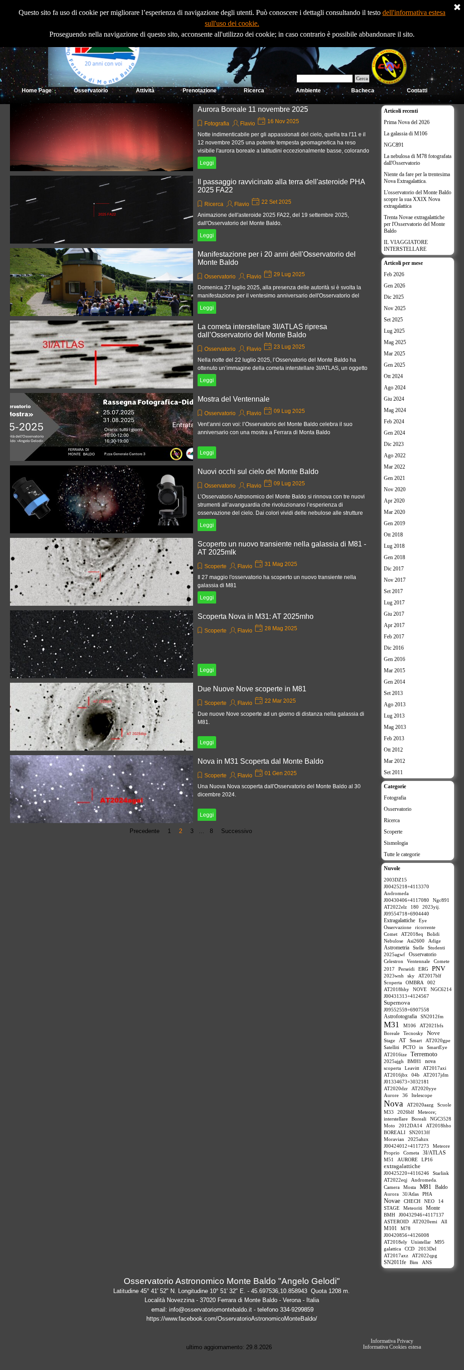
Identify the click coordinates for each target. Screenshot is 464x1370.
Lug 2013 (394, 716)
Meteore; (427, 1112)
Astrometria (396, 947)
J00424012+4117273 (406, 1146)
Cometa (411, 1152)
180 (415, 907)
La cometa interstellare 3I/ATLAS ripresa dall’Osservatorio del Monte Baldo (262, 331)
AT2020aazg (420, 1104)
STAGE (392, 1208)
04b (415, 1075)
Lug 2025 (394, 331)
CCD (410, 1248)
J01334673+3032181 (406, 1081)
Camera (392, 1187)
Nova (393, 1103)
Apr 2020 (394, 501)
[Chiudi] (457, 7)
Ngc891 (441, 900)
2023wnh (394, 975)
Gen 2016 (394, 659)
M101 (390, 1228)
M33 (389, 1112)
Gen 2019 (394, 523)
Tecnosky (413, 1033)
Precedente (145, 831)
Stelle (418, 947)
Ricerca (213, 204)
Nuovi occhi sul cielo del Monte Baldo (258, 471)
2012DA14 (410, 1125)
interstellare (396, 1118)
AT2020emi (424, 1221)
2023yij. (431, 907)
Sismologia (396, 843)
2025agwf (394, 954)
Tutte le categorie (402, 854)
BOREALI (395, 1132)
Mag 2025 (395, 342)
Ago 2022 (395, 455)
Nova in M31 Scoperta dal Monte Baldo (261, 761)
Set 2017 (393, 591)
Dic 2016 (394, 648)
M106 (409, 1025)
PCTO (409, 1047)
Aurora (391, 1194)
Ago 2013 (395, 704)
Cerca (362, 78)
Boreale (392, 1033)
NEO (429, 1201)
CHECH (412, 1201)
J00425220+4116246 (406, 1173)
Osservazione (397, 927)
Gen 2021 (394, 478)
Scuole (444, 1104)
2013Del (427, 1248)
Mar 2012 (394, 761)
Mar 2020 (394, 512)
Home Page (37, 90)
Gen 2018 (394, 557)
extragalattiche (402, 1166)
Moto (389, 1125)
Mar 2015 (394, 670)
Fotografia (216, 123)
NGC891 (394, 145)
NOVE (420, 989)
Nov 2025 (395, 308)
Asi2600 (416, 941)
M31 (391, 1024)
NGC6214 (441, 989)
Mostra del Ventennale (234, 399)
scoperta (392, 1068)
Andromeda (396, 893)
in (421, 1047)
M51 (389, 1159)
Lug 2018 (394, 546)
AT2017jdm (436, 1075)
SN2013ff (419, 1132)
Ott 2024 (393, 376)
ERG (423, 969)
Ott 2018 (393, 535)
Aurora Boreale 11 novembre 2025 (253, 109)
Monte (433, 1208)
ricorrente (425, 927)
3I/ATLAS (434, 1152)
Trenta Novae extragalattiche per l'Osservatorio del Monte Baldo (414, 224)
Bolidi (433, 934)
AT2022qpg (424, 1255)
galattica (392, 1248)
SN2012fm (432, 1016)
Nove (433, 1033)
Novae (392, 1201)
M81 (425, 1186)
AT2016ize (395, 1054)
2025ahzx (418, 1139)
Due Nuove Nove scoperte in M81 (252, 689)
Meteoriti (412, 1208)
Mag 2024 (395, 410)
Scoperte (215, 566)
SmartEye (437, 1047)
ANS (427, 1262)
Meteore (441, 1146)
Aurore (391, 1095)
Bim (414, 1262)
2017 (389, 969)
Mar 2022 (394, 467)
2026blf (405, 1112)
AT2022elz (395, 907)
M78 (406, 1228)
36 (405, 1095)
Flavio (247, 123)
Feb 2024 (394, 421)
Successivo (236, 831)
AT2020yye (423, 1088)
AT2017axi (434, 1068)
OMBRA (415, 982)
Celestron (393, 961)
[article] (193, 137)
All (444, 1221)
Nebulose (393, 941)
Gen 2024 (394, 433)
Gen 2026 (394, 286)
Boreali (418, 1118)
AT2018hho (438, 1125)
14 (441, 1201)
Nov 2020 (395, 489)
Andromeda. (424, 1180)
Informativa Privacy (392, 1341)
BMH (389, 1214)
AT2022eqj (395, 1180)
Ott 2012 (393, 750)
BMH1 (414, 1061)
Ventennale (418, 961)
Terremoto (424, 1054)
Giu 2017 (394, 614)
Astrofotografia (400, 1016)
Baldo (441, 1187)
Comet (390, 934)
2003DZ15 (395, 879)
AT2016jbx (396, 1075)
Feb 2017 (394, 636)
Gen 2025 (394, 365)
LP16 (427, 1159)
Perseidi (406, 969)
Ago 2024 (395, 387)
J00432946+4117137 (421, 1214)
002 (431, 982)
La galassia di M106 (405, 133)
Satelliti (391, 1047)
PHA (427, 1194)
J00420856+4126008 (406, 1235)
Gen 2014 (394, 682)
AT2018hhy (396, 989)
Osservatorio (220, 276)
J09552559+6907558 (406, 1009)
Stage (389, 1040)
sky (411, 975)
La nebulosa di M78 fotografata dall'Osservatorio (417, 159)
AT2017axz (396, 1255)
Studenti (436, 947)
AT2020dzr (396, 1088)
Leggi (207, 163)
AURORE (407, 1159)
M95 (440, 1242)
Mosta (409, 1187)
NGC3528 (440, 1118)
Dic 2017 (394, 568)
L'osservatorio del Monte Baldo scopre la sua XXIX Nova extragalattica (417, 199)
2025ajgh (394, 1061)
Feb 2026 (394, 274)
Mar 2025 (394, 353)
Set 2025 (393, 319)
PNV (438, 968)
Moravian (394, 1139)
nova (430, 1061)
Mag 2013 (395, 727)
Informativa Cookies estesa (392, 1347)
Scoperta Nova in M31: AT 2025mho (256, 616)
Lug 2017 (394, 602)
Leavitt (412, 1068)
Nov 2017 (395, 580)
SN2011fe (395, 1262)
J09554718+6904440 (406, 913)
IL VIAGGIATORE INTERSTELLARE (406, 245)
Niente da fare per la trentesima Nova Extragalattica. (417, 177)
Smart (416, 1040)
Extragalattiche (399, 920)
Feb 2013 (394, 738)
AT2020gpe (437, 1040)
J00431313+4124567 (406, 996)
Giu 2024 (394, 399)
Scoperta (393, 982)
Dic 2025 (394, 297)
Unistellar (421, 1242)
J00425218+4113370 (406, 886)
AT (402, 1040)
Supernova (397, 1003)
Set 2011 (393, 772)
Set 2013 (393, 693)
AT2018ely (395, 1242)
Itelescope (421, 1095)
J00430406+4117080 (406, 900)
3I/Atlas (410, 1194)
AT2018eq (412, 934)
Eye (423, 920)
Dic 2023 (394, 444)
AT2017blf (429, 975)
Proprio (392, 1152)
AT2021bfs (431, 1025)
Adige (434, 941)
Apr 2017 (394, 625)
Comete (442, 961)
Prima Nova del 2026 (407, 122)
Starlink (441, 1173)
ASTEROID (396, 1221)
